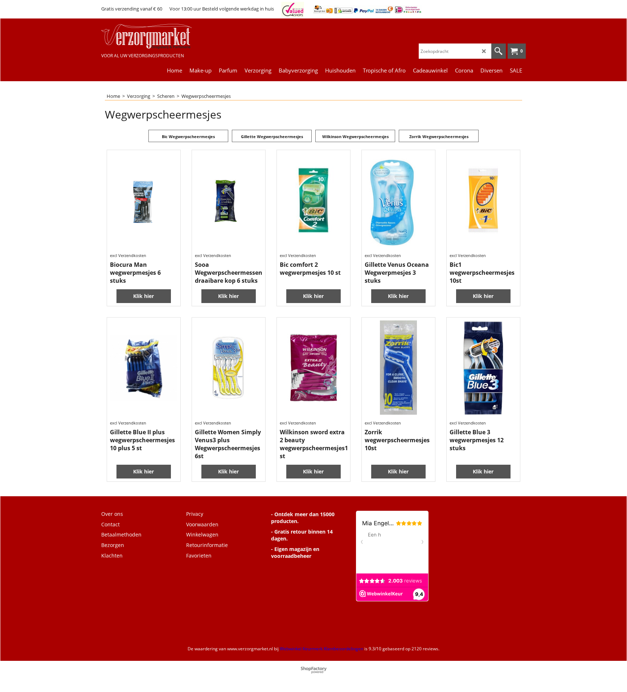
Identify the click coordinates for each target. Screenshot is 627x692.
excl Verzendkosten (128, 255)
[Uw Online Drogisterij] (155, 36)
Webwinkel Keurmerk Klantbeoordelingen (321, 649)
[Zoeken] (498, 51)
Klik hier (143, 296)
